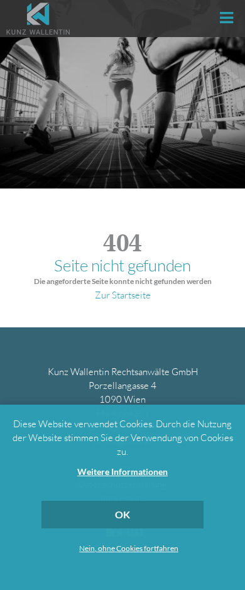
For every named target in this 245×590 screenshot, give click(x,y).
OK (122, 514)
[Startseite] (38, 18)
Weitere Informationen (122, 472)
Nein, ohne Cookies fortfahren (128, 548)
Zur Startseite (123, 295)
